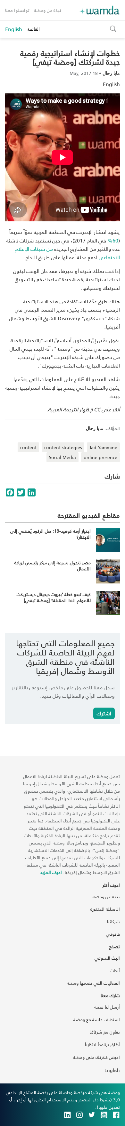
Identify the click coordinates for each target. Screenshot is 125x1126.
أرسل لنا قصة (107, 1007)
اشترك (104, 713)
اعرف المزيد (51, 872)
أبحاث (115, 970)
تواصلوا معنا (17, 10)
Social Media (62, 457)
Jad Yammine (103, 447)
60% (112, 240)
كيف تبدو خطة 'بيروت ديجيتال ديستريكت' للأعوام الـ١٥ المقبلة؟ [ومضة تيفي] (53, 597)
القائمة (33, 29)
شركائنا (113, 921)
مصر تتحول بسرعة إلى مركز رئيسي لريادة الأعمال (52, 565)
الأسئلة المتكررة (105, 909)
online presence (100, 457)
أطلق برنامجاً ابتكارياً (102, 1044)
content (28, 447)
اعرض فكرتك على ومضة (96, 1057)
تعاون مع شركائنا (104, 1031)
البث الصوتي (107, 958)
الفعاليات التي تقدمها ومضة (93, 983)
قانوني (113, 934)
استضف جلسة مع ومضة (96, 1019)
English (13, 29)
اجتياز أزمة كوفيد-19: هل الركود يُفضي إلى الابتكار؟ (50, 534)
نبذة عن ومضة (47, 10)
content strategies (63, 447)
